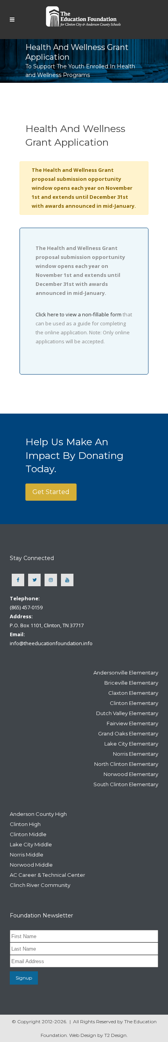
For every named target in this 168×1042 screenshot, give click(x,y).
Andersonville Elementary (125, 672)
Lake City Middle (31, 844)
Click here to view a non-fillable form (79, 314)
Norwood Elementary (131, 774)
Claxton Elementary (133, 693)
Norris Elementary (135, 754)
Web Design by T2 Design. (98, 1035)
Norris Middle (26, 854)
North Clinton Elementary (126, 764)
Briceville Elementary (131, 683)
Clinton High (25, 824)
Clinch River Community (40, 885)
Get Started (51, 492)
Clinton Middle (28, 834)
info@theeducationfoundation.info (51, 643)
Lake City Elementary (131, 743)
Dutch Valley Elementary (127, 713)
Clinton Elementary (134, 703)
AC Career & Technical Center (47, 875)
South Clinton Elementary (125, 784)
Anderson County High (38, 814)
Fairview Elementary (132, 723)
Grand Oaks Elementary (128, 733)
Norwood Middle (31, 865)
